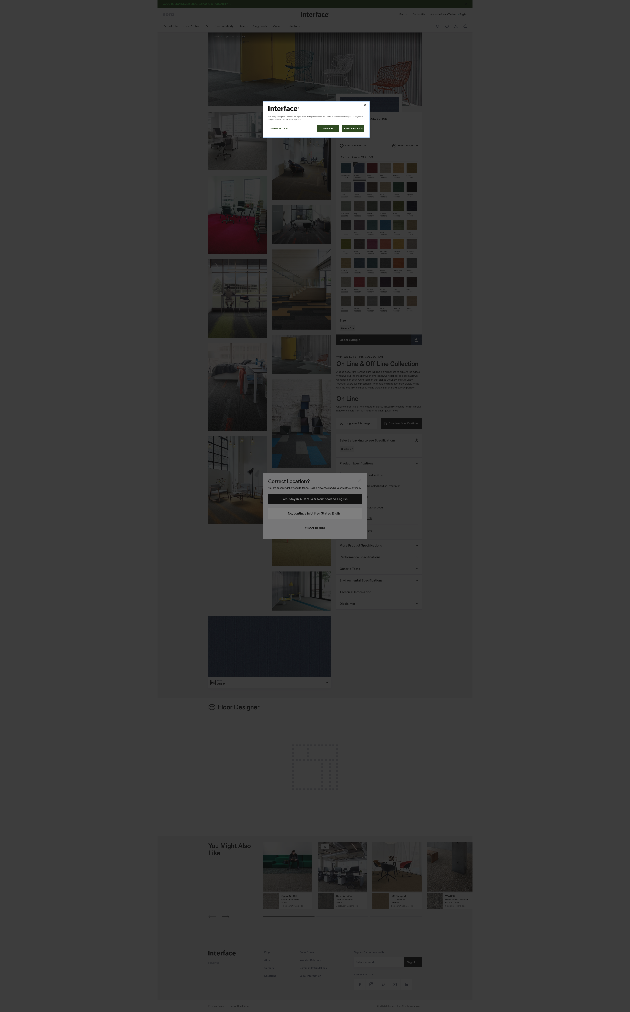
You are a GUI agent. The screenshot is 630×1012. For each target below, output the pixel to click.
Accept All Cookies (353, 128)
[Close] (364, 105)
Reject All (328, 128)
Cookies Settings (279, 128)
